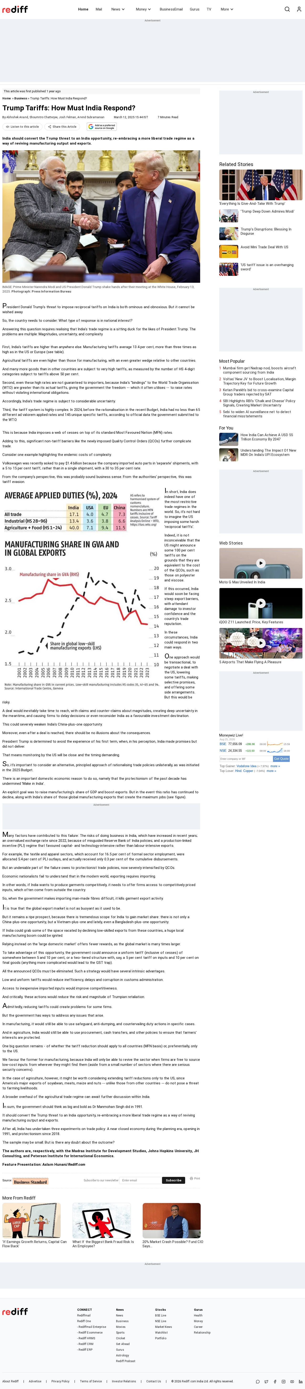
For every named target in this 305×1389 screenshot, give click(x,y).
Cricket (120, 1338)
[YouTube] (292, 1382)
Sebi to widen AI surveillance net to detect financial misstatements (257, 414)
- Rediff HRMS (86, 1338)
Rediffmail (84, 1315)
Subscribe (173, 1180)
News (116, 9)
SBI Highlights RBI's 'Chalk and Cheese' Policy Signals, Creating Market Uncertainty (259, 403)
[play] (261, 563)
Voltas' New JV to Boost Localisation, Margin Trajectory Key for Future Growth (259, 381)
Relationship (202, 1332)
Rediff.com (189, 1381)
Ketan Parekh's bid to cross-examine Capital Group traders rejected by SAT (258, 392)
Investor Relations (124, 1381)
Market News (163, 1327)
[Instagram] (283, 1382)
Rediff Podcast (125, 1361)
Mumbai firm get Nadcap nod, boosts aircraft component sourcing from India (259, 370)
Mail (99, 9)
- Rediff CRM (85, 1344)
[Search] (287, 9)
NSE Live (160, 1321)
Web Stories (231, 543)
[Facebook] (275, 1382)
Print (197, 1178)
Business (20, 98)
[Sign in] (299, 9)
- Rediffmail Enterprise (91, 1327)
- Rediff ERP (84, 1349)
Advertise (35, 1381)
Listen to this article (25, 126)
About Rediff (10, 1381)
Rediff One (84, 1321)
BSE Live (160, 1315)
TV (209, 9)
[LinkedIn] (301, 1382)
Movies (121, 1327)
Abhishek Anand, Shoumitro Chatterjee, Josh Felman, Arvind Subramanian (55, 117)
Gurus (194, 9)
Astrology (122, 1355)
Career (198, 1327)
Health (198, 1315)
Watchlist (161, 1332)
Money (141, 9)
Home (83, 9)
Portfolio (160, 1338)
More (225, 9)
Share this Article (64, 126)
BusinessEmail (171, 9)
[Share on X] (266, 1382)
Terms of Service (91, 1381)
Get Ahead (123, 1344)
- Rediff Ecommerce (90, 1332)
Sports (120, 1332)
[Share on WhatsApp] (258, 1382)
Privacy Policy (60, 1381)
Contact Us (153, 1381)
